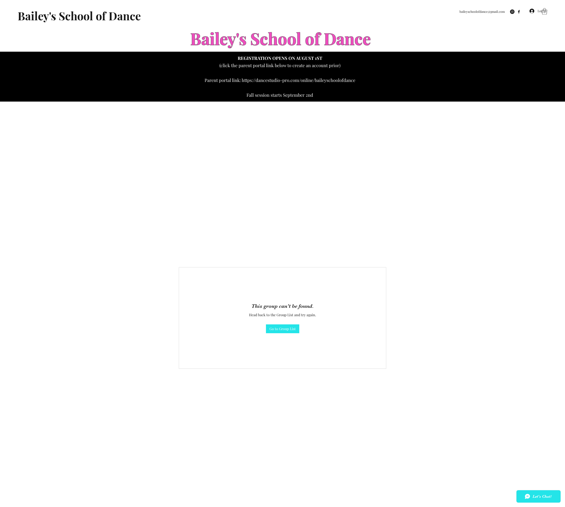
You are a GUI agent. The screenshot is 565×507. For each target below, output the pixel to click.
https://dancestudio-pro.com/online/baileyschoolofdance (298, 80)
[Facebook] (519, 11)
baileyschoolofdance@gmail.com (482, 11)
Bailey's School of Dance (79, 15)
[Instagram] (512, 11)
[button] (544, 11)
